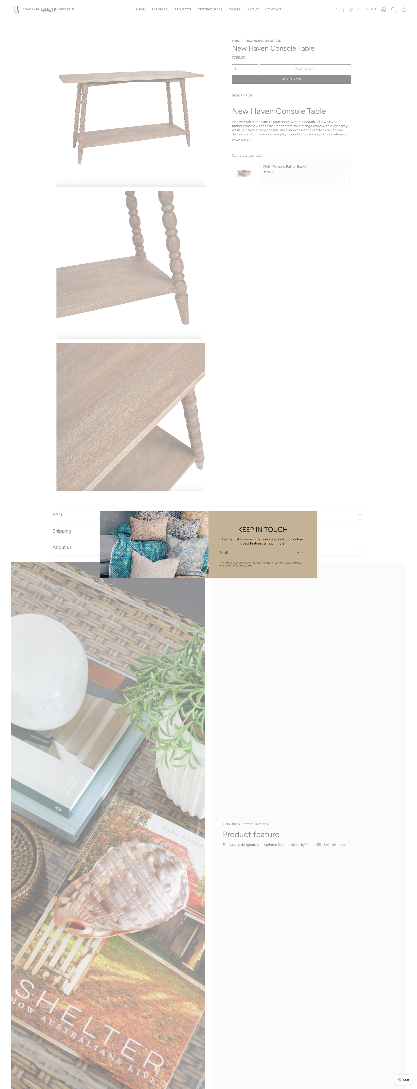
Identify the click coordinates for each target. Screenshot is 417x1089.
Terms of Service (234, 565)
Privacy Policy (293, 562)
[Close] (310, 518)
